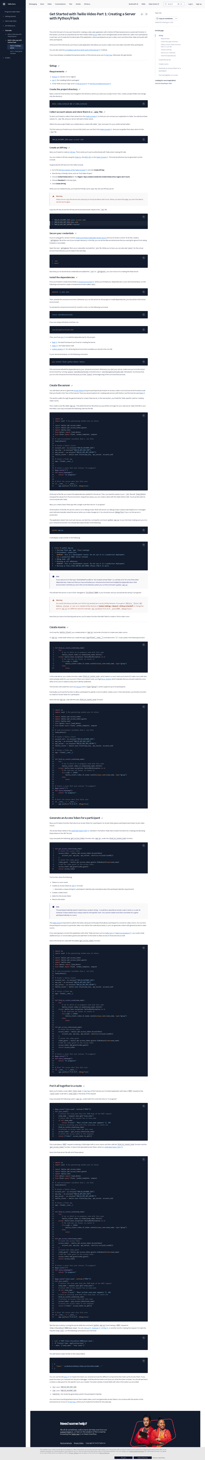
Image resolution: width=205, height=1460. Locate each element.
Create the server (165, 60)
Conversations (60, 4)
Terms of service (66, 1443)
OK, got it (123, 1457)
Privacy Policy (79, 1443)
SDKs (143, 4)
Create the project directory (169, 41)
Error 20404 (106, 679)
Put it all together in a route (168, 75)
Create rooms (163, 64)
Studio (78, 4)
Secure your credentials (168, 53)
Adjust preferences (143, 1457)
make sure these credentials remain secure (91, 238)
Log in (190, 4)
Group (95, 35)
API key (72, 152)
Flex (70, 4)
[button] (12, 16)
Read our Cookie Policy (159, 1457)
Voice (42, 4)
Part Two (109, 55)
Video (50, 4)
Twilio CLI (78, 157)
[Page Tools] (176, 18)
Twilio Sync (109, 933)
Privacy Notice (73, 1453)
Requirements (165, 38)
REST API (88, 157)
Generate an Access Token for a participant (170, 69)
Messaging (33, 4)
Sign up (199, 4)
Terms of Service (104, 1453)
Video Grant (57, 923)
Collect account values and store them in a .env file (171, 46)
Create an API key (166, 50)
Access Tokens (79, 391)
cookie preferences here (136, 1451)
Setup (161, 35)
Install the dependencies (168, 55)
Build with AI (133, 4)
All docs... (87, 4)
